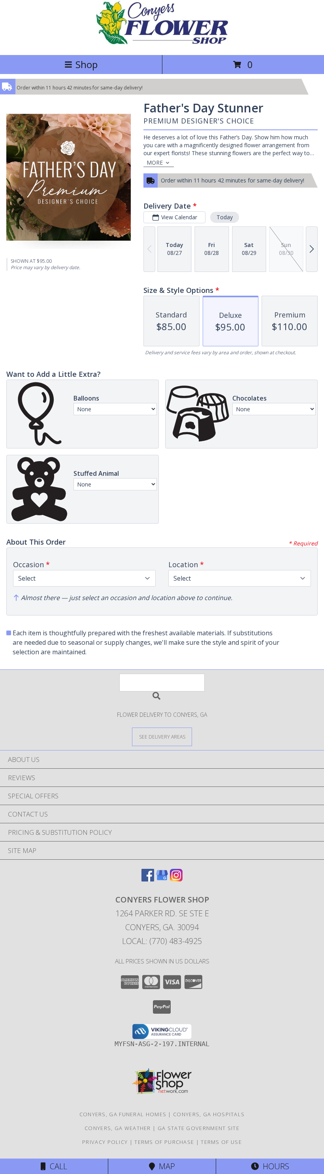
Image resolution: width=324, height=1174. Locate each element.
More (155, 162)
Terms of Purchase (164, 1142)
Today (225, 217)
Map (165, 1166)
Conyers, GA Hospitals (209, 1114)
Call (56, 1166)
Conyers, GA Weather (118, 1128)
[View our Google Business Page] (162, 878)
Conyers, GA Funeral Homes (123, 1114)
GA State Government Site (198, 1128)
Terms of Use (221, 1142)
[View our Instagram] (176, 878)
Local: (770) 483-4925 (162, 941)
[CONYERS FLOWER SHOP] (162, 43)
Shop (86, 64)
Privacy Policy (105, 1142)
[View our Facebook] (147, 878)
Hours (274, 1166)
